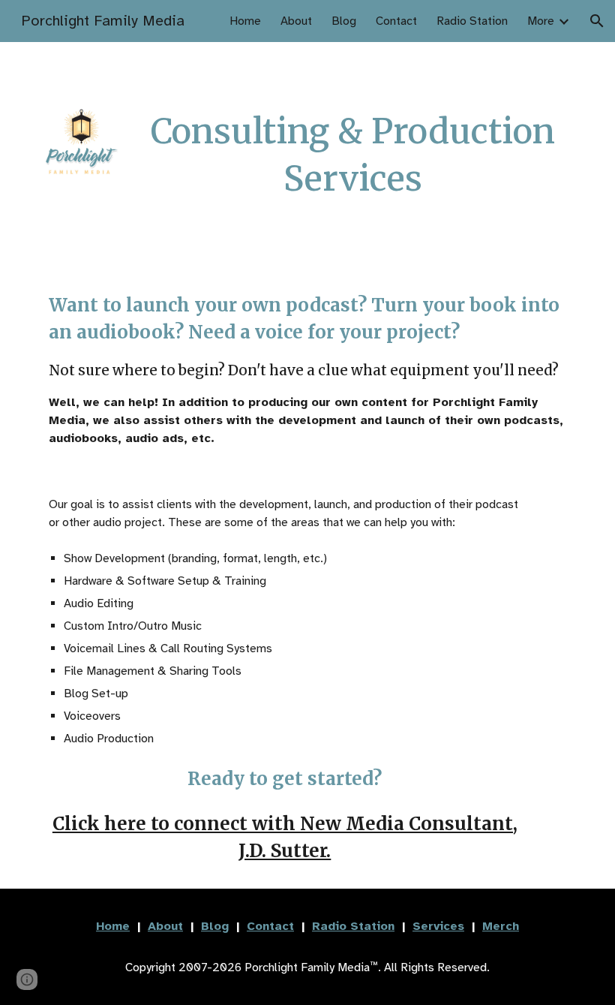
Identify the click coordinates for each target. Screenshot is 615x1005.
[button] (597, 21)
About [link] (296, 21)
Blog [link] (344, 21)
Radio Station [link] (472, 21)
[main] (353, 155)
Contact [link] (396, 21)
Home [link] (245, 21)
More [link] (540, 21)
